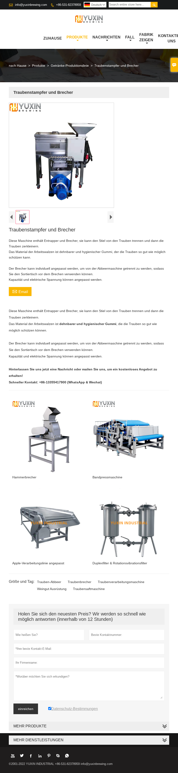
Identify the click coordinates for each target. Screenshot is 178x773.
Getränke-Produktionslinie (70, 65)
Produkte (77, 37)
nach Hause (17, 65)
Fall (130, 37)
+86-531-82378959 (68, 4)
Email (20, 291)
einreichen (25, 709)
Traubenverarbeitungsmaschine (121, 582)
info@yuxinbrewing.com (31, 4)
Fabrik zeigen (146, 37)
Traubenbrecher (79, 582)
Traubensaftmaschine (89, 589)
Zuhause (52, 38)
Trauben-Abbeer (49, 582)
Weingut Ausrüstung (52, 589)
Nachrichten (106, 37)
